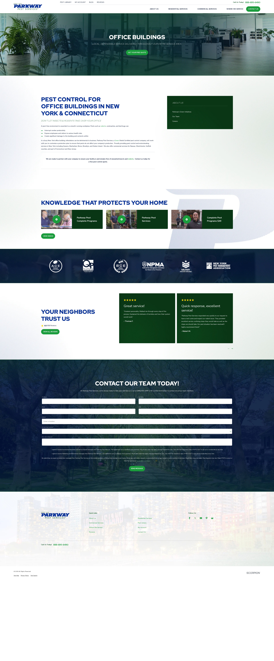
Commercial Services (96, 523)
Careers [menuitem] (175, 121)
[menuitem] (16, 575)
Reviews (100, 2)
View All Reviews (50, 332)
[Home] (28, 6)
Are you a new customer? (48, 427)
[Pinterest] (207, 518)
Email (140, 407)
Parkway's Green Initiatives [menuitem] (181, 112)
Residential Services (145, 518)
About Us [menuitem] (154, 9)
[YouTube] (201, 518)
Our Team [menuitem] (175, 116)
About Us (92, 518)
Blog (91, 2)
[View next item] (232, 348)
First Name (44, 397)
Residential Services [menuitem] (177, 9)
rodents (103, 126)
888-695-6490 (252, 2)
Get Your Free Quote (137, 52)
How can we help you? (47, 437)
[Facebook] (189, 518)
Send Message (137, 469)
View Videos (48, 236)
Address (44, 417)
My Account (80, 2)
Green (117, 140)
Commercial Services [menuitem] (207, 9)
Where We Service (95, 527)
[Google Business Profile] (212, 518)
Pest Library (65, 2)
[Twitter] (195, 518)
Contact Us (253, 9)
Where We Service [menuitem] (235, 9)
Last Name (141, 397)
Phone (43, 407)
